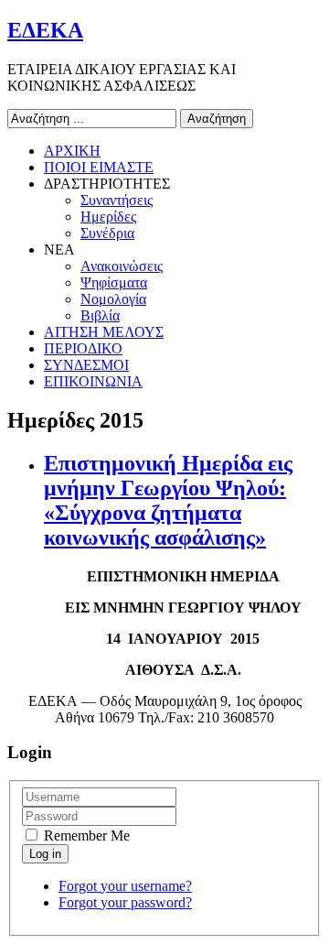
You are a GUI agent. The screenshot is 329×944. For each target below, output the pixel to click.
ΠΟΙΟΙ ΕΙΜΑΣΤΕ (99, 167)
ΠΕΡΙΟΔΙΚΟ (83, 348)
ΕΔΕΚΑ (45, 30)
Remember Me (85, 835)
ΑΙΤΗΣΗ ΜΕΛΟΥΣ (104, 332)
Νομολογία (113, 299)
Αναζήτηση (216, 118)
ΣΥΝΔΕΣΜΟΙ (86, 365)
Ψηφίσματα (113, 282)
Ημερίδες (108, 216)
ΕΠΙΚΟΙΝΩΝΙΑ (93, 381)
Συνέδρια (107, 233)
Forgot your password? (125, 902)
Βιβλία (100, 315)
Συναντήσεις (116, 200)
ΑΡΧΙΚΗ (72, 150)
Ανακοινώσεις (121, 266)
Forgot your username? (125, 886)
